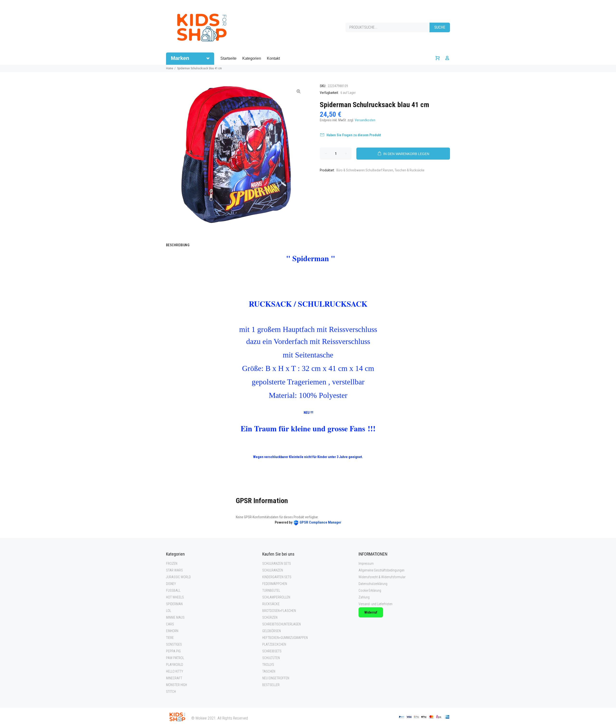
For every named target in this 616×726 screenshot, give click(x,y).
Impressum (366, 563)
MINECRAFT (174, 678)
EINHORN (172, 631)
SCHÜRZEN (269, 617)
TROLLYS (268, 665)
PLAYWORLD (174, 665)
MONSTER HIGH (176, 685)
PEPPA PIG (173, 651)
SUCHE (439, 27)
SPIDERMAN (174, 604)
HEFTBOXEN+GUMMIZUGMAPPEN (285, 638)
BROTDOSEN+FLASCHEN (279, 611)
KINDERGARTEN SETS (276, 577)
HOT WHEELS (175, 597)
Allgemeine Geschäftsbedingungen (381, 570)
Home (169, 68)
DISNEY (171, 584)
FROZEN (171, 563)
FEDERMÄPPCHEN (274, 584)
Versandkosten (365, 120)
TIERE (170, 638)
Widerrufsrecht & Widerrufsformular (382, 577)
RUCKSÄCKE (271, 604)
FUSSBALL (173, 590)
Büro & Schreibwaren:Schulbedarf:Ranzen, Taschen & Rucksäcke (380, 170)
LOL (168, 611)
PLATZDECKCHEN (274, 644)
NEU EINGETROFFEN (275, 678)
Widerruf (370, 612)
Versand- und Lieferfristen (375, 604)
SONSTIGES (174, 644)
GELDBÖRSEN (271, 631)
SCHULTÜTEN (271, 658)
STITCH (171, 692)
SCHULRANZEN (272, 570)
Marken (180, 58)
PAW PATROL (175, 658)
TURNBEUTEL (271, 590)
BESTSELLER (271, 685)
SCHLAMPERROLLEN (276, 597)
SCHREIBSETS (272, 651)
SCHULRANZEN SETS (276, 563)
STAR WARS (174, 570)
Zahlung (364, 597)
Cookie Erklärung (370, 590)
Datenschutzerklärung (373, 584)
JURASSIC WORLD (178, 577)
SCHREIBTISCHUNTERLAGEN (281, 624)
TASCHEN (268, 671)
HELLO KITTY (174, 671)
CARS (170, 624)
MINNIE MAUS (175, 617)
